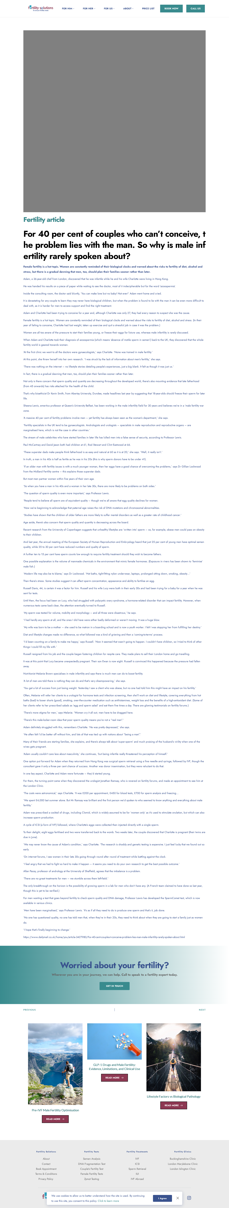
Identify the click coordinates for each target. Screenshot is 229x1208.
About (46, 1159)
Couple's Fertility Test (91, 1169)
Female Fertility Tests (92, 1174)
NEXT (202, 1009)
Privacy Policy (46, 1179)
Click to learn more (108, 1201)
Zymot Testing (91, 1179)
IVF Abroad (137, 1179)
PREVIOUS (29, 1009)
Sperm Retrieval (137, 1169)
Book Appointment (46, 1169)
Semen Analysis (91, 1159)
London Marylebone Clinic (183, 1164)
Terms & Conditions (46, 1174)
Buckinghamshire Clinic (183, 1159)
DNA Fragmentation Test (91, 1164)
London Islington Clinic (183, 1169)
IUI (137, 1174)
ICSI (137, 1164)
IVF (137, 1159)
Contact (46, 1164)
